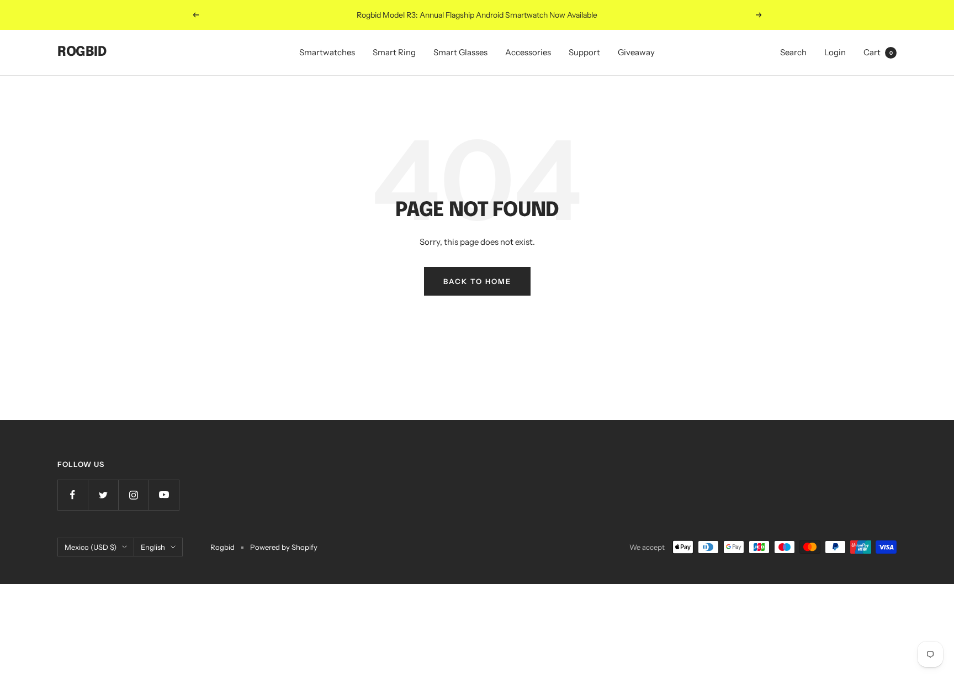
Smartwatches (327, 52)
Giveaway (636, 52)
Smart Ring (394, 52)
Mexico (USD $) (90, 547)
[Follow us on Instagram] (133, 495)
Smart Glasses (460, 52)
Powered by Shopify (283, 547)
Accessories (528, 52)
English (153, 547)
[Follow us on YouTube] (164, 495)
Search (793, 52)
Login (835, 52)
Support (584, 52)
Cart (878, 52)
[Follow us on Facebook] (72, 495)
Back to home (477, 281)
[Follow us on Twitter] (103, 495)
